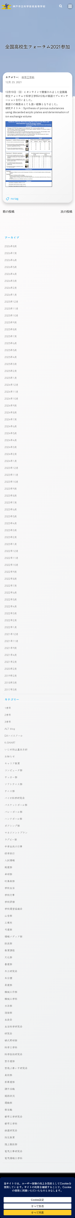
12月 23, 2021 (13, 82)
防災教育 (10, 1137)
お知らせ (10, 756)
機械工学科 (11, 999)
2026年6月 (11, 260)
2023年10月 (11, 481)
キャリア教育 (12, 763)
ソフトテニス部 (13, 784)
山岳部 (8, 915)
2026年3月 (11, 281)
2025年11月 (11, 308)
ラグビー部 (11, 839)
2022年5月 (11, 599)
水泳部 (8, 1005)
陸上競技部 (11, 1144)
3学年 (8, 721)
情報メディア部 (13, 936)
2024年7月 (11, 419)
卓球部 (8, 874)
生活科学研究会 (13, 1026)
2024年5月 (11, 433)
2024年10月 (11, 398)
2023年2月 (11, 537)
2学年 (8, 715)
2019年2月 (11, 675)
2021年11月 (11, 641)
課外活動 (10, 1089)
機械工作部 (11, 992)
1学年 (8, 708)
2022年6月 (11, 592)
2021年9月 (11, 648)
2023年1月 (11, 544)
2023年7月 (11, 502)
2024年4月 (11, 440)
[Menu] (70, 6)
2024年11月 (11, 391)
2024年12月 (11, 384)
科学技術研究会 (13, 1054)
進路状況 (10, 1096)
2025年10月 (11, 315)
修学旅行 (10, 853)
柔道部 (8, 985)
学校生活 (10, 888)
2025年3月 (11, 364)
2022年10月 (11, 565)
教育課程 (10, 950)
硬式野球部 (11, 1040)
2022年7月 (11, 585)
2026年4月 (11, 274)
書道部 (8, 964)
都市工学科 (11, 1123)
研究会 (8, 1033)
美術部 (8, 1075)
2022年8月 (11, 578)
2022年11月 (11, 558)
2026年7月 (11, 253)
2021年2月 (11, 662)
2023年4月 (11, 523)
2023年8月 (11, 495)
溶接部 (8, 1012)
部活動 (8, 1109)
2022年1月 (11, 627)
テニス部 (10, 791)
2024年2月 (11, 454)
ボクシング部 (12, 825)
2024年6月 (11, 426)
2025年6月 (11, 343)
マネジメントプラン (16, 832)
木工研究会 (11, 971)
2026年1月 (11, 294)
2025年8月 (11, 329)
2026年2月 (11, 287)
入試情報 (10, 860)
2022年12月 (11, 551)
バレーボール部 (13, 812)
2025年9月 (11, 322)
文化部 (8, 957)
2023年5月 (11, 516)
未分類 (8, 978)
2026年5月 (11, 267)
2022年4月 (11, 606)
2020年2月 (11, 668)
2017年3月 (11, 689)
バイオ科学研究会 (15, 798)
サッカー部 (11, 777)
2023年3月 (11, 530)
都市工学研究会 (13, 1116)
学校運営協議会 (13, 908)
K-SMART (10, 742)
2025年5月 (11, 350)
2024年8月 (11, 412)
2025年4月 (11, 357)
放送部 (8, 943)
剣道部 (8, 867)
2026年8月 (11, 246)
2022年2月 (11, 620)
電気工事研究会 (13, 1151)
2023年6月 (11, 509)
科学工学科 (28, 77)
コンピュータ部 (13, 770)
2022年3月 (11, 613)
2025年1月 (11, 378)
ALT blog (10, 728)
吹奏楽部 (10, 881)
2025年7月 (11, 336)
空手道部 (10, 1061)
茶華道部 (10, 1082)
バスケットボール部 (16, 805)
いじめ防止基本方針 (16, 749)
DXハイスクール (14, 735)
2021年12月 (11, 634)
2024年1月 (11, 461)
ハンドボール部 (13, 818)
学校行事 (10, 895)
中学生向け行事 (13, 846)
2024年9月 (11, 405)
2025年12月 (11, 301)
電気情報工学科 (13, 1158)
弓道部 (8, 929)
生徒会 (8, 1019)
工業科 (8, 922)
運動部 (8, 1102)
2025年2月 (11, 371)
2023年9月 (11, 488)
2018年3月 (11, 682)
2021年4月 (11, 655)
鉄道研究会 (11, 1130)
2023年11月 (11, 474)
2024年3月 (11, 447)
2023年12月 (11, 468)
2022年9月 (11, 571)
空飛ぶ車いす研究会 (16, 1068)
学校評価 (10, 902)
